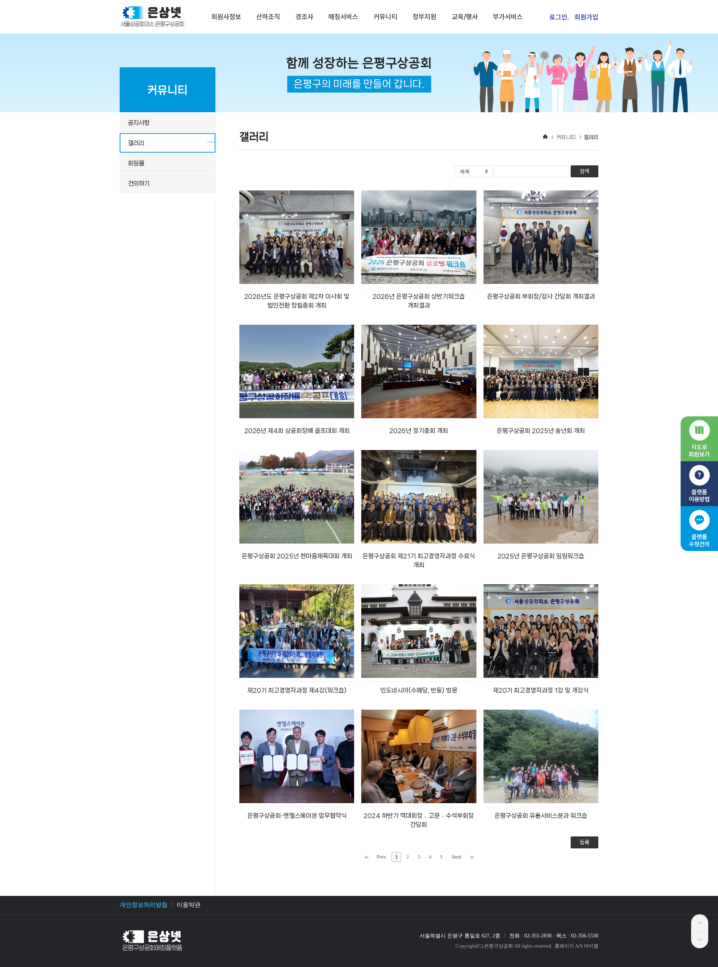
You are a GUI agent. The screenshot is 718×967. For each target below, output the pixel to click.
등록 (584, 842)
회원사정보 (226, 17)
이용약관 (188, 905)
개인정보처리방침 (144, 905)
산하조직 (268, 17)
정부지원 (424, 17)
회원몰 (136, 163)
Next (456, 857)
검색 (584, 171)
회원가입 (586, 17)
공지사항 (139, 122)
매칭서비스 (343, 17)
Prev (381, 857)
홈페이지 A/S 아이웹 (576, 946)
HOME (545, 136)
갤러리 (136, 143)
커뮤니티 (386, 17)
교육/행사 (465, 17)
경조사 (304, 17)
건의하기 (139, 183)
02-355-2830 (538, 936)
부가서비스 (508, 17)
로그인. (559, 17)
